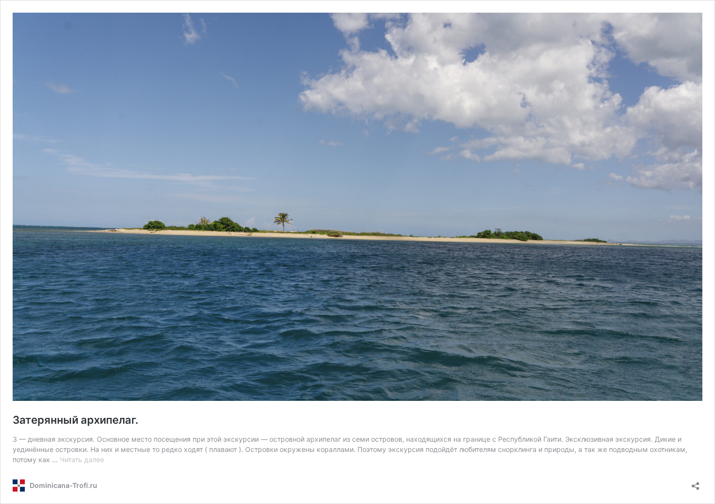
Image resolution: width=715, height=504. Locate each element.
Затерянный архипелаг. (75, 420)
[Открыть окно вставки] (695, 482)
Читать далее (82, 459)
